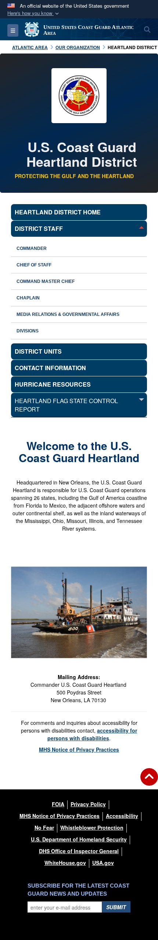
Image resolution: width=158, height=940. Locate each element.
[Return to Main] (149, 781)
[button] (33, 13)
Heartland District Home (58, 212)
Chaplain (28, 298)
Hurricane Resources (53, 384)
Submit (116, 907)
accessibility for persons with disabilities (92, 734)
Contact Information (50, 368)
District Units (38, 351)
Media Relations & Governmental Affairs (68, 314)
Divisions (28, 330)
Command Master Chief (46, 281)
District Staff (39, 228)
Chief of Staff (34, 265)
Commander (32, 248)
